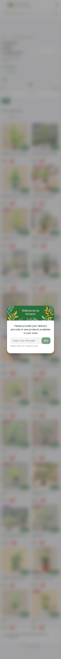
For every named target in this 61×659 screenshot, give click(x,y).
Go (46, 341)
